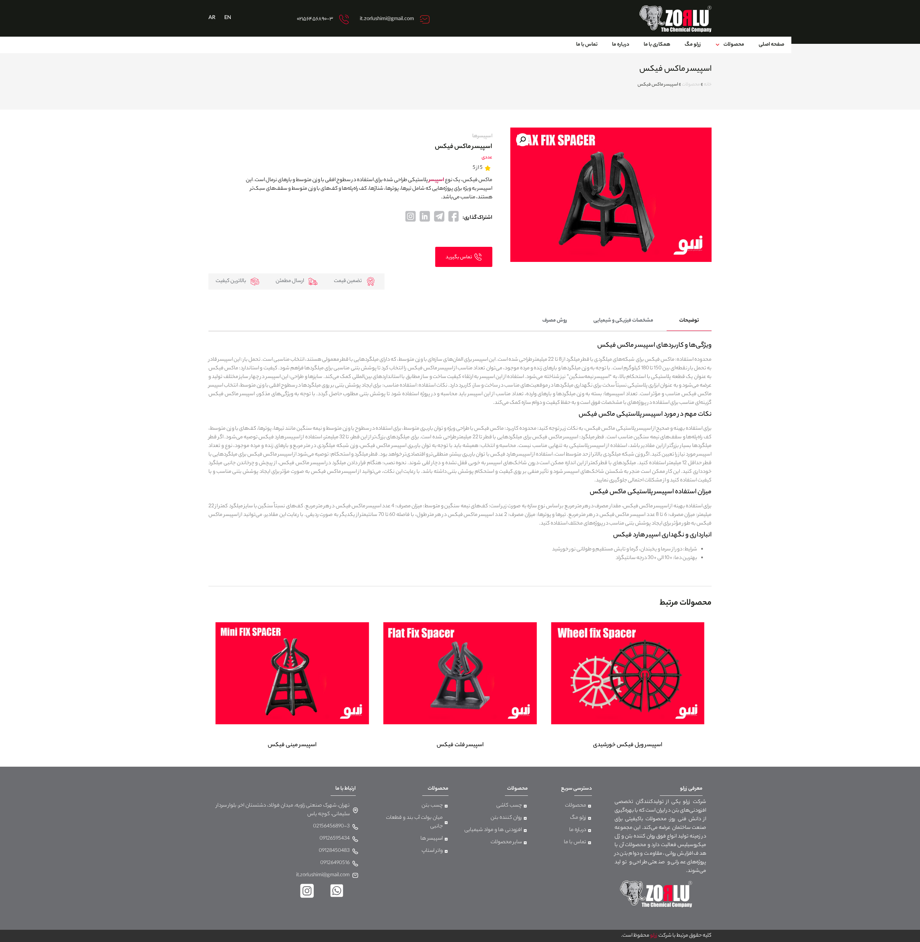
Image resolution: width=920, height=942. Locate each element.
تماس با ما (587, 45)
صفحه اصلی (771, 45)
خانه (708, 84)
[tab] (689, 321)
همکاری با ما (657, 45)
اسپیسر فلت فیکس (460, 745)
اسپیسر (436, 180)
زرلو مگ (693, 45)
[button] (522, 139)
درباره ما (620, 45)
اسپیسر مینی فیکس (292, 745)
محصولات (733, 45)
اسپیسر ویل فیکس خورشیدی (627, 745)
